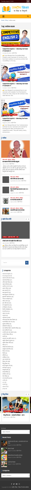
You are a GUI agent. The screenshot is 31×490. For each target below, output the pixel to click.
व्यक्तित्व (4, 138)
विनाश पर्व (4, 351)
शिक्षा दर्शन (5, 362)
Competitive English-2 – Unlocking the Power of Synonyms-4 (15, 85)
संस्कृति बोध (5, 370)
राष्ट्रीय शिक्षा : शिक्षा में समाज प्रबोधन (20, 487)
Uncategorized (6, 276)
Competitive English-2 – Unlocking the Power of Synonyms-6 (15, 50)
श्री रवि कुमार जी (6, 366)
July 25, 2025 (13, 202)
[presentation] (26, 219)
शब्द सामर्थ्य (5, 359)
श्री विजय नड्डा (5, 368)
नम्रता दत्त (4, 313)
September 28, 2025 (15, 181)
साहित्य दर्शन (5, 374)
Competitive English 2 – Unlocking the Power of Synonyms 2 (15, 119)
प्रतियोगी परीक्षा (21, 45)
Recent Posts (6, 437)
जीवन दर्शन (4, 159)
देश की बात (5, 311)
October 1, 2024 (6, 88)
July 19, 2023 (6, 417)
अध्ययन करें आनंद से (7, 278)
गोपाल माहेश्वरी (6, 299)
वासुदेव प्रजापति (6, 349)
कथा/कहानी (5, 293)
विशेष (3, 353)
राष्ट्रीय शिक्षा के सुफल (7, 341)
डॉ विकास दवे (5, 307)
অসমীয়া (4, 380)
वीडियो (4, 355)
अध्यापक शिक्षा (6, 280)
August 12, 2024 (6, 123)
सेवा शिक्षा (4, 376)
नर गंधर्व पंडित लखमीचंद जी (16, 200)
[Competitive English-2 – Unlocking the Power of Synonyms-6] (15, 38)
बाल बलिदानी (5, 330)
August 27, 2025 (14, 193)
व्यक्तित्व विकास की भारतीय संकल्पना (15, 455)
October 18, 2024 (6, 53)
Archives (3, 428)
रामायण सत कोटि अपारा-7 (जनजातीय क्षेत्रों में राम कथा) (18, 442)
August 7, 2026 (11, 464)
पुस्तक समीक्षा (5, 324)
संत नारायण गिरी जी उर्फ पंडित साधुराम (10, 161)
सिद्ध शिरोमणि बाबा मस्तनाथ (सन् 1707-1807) (19, 190)
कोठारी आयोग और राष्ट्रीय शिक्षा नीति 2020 (12, 241)
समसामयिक (5, 372)
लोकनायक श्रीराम (6, 347)
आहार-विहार (5, 288)
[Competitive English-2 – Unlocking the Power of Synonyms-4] (15, 73)
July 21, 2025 (13, 212)
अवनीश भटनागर (6, 286)
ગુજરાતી (4, 387)
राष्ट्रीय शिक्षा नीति (6, 219)
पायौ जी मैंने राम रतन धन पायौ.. (17, 179)
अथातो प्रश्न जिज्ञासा (11, 462)
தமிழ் (3, 389)
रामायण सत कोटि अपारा (8, 339)
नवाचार (4, 316)
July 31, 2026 (5, 164)
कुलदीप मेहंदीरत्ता (6, 297)
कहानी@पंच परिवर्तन (7, 295)
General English (7, 45)
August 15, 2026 (11, 445)
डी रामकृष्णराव (6, 305)
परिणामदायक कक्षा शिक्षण (8, 320)
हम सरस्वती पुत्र (6, 378)
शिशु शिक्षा (4, 364)
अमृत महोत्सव (5, 284)
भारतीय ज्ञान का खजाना (8, 332)
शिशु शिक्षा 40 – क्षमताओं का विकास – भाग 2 (14, 415)
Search (27, 263)
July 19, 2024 (6, 243)
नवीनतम (15, 45)
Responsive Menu (28, 1)
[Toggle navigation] (3, 16)
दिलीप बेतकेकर (6, 309)
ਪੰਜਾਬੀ (4, 384)
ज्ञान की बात (5, 303)
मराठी (3, 336)
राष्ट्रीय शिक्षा (14, 53)
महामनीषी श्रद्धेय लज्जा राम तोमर (17, 210)
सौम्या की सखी (11, 449)
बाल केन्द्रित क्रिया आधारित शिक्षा (10, 328)
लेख (17, 237)
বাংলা (3, 382)
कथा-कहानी (5, 290)
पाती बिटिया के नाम (7, 322)
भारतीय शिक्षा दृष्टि (6, 334)
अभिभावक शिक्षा (6, 282)
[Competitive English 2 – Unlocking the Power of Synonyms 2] (15, 107)
